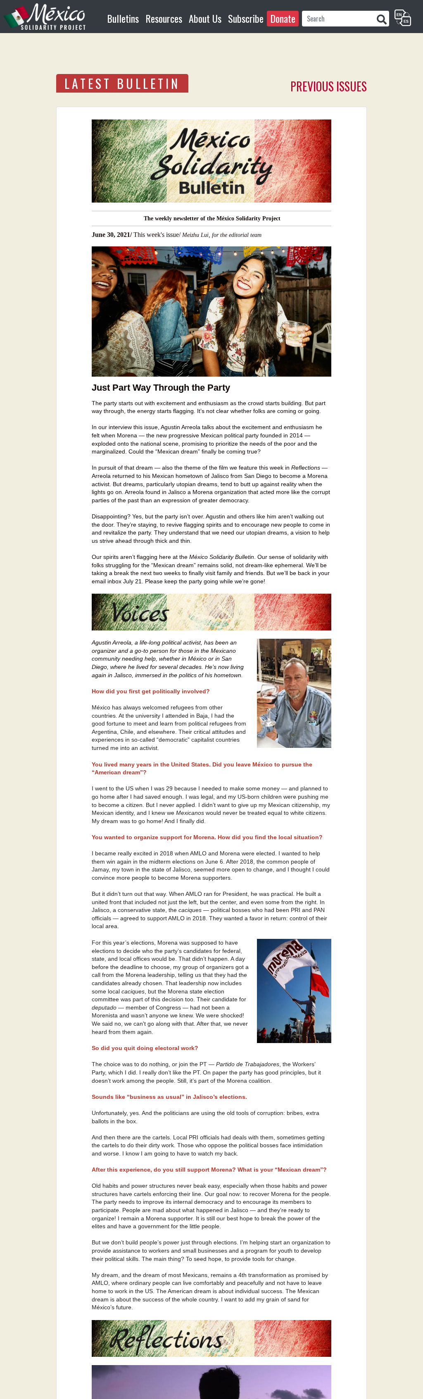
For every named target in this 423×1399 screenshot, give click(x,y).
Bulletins (123, 18)
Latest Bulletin (122, 83)
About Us (205, 18)
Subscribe (246, 18)
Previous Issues (328, 86)
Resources (163, 18)
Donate (282, 18)
